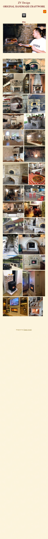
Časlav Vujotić (28, 329)
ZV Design (24, 2)
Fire (24, 21)
